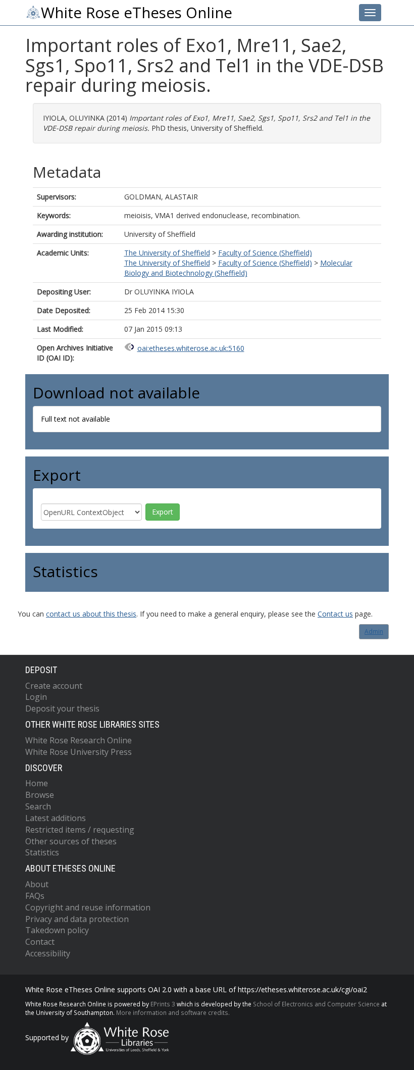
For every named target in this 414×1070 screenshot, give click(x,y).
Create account (53, 685)
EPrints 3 (162, 1004)
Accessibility (47, 953)
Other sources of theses (71, 841)
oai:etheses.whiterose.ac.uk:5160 (190, 348)
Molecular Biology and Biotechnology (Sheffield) (238, 268)
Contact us (335, 614)
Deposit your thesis (62, 708)
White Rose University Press (78, 751)
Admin (374, 631)
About (36, 884)
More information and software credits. (173, 1012)
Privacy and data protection (77, 919)
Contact (40, 941)
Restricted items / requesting (79, 829)
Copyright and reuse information (87, 907)
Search (38, 806)
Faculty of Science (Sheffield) (265, 253)
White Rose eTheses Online (136, 13)
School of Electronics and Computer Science (316, 1004)
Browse (39, 794)
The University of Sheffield (167, 253)
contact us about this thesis (91, 614)
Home (36, 783)
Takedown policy (57, 930)
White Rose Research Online (78, 740)
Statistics (42, 852)
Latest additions (55, 818)
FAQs (34, 895)
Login (36, 696)
